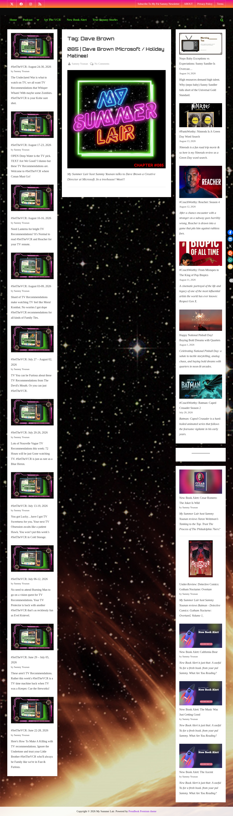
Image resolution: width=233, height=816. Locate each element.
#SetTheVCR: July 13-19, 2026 (29, 505)
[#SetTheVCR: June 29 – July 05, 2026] (32, 638)
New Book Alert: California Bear (198, 651)
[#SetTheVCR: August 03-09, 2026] (32, 267)
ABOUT (188, 4)
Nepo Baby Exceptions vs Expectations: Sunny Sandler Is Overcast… (197, 63)
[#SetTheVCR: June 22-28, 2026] (32, 711)
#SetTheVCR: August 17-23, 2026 (31, 144)
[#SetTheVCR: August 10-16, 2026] (32, 199)
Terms (220, 4)
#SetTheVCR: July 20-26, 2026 (29, 432)
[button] (230, 232)
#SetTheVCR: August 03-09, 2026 (31, 286)
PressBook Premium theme (142, 811)
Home (13, 19)
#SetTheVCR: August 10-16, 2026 (31, 218)
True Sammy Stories (105, 19)
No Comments (101, 64)
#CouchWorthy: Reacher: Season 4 (199, 202)
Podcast (27, 19)
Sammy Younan (80, 63)
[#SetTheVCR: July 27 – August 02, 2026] (32, 340)
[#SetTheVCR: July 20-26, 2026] (32, 413)
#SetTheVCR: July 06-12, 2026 (29, 579)
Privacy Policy (204, 4)
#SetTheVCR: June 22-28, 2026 (29, 730)
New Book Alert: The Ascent (196, 772)
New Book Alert (77, 19)
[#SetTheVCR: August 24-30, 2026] (32, 47)
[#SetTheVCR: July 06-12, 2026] (32, 559)
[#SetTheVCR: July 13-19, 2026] (32, 486)
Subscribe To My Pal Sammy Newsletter (158, 4)
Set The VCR (52, 19)
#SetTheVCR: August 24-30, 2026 (31, 66)
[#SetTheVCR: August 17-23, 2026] (32, 125)
